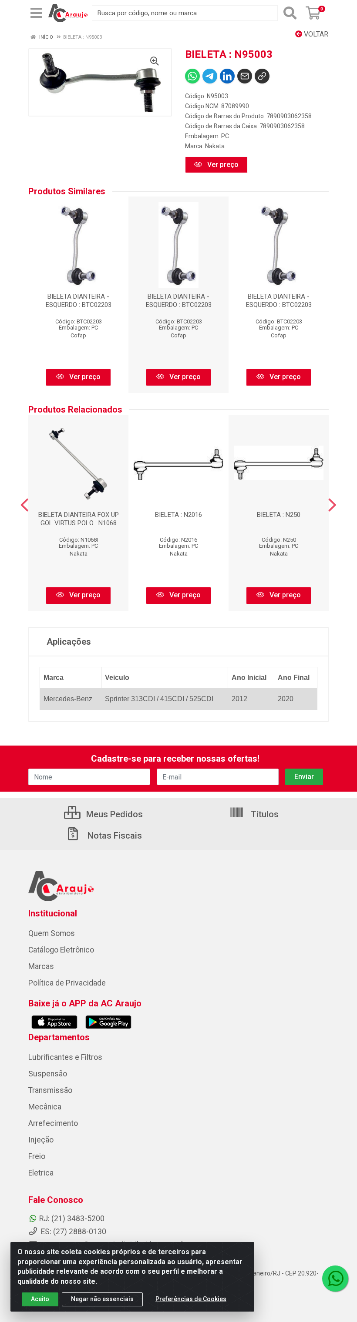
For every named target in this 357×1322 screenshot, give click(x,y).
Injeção (41, 1140)
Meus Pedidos (113, 814)
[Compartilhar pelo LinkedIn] (227, 76)
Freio (36, 1156)
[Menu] (36, 13)
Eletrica (41, 1173)
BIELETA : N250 (278, 515)
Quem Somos (51, 933)
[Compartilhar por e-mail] (244, 76)
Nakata (215, 146)
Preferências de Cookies (190, 1298)
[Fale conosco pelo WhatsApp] (335, 1278)
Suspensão (47, 1073)
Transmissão (50, 1090)
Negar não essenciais (102, 1298)
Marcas (41, 966)
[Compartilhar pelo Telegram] (209, 76)
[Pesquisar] (290, 13)
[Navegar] (25, 505)
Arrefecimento (53, 1123)
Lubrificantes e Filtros (65, 1057)
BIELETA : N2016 (178, 515)
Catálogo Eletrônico (61, 950)
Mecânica (44, 1106)
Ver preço (222, 164)
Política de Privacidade (67, 983)
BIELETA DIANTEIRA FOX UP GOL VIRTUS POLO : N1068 (78, 519)
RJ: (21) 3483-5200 (71, 1218)
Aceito (40, 1298)
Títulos (264, 814)
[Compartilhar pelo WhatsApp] (192, 76)
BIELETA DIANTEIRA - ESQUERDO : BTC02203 (78, 301)
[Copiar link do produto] (262, 76)
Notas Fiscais (113, 835)
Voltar (315, 34)
